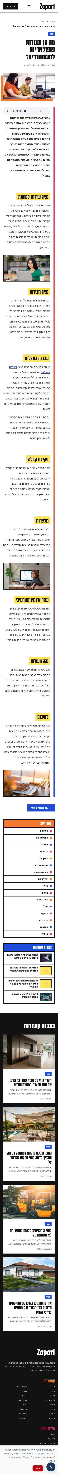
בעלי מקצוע (23, 1413)
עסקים (52, 1391)
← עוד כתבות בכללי (41, 807)
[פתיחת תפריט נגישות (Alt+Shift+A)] (50, 1466)
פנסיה (52, 1418)
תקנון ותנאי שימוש (47, 1443)
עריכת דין (50, 1400)
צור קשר (51, 1438)
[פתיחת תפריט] (29, 6)
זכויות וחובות (23, 1418)
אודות (52, 1434)
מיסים (52, 1404)
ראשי (52, 21)
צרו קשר (10, 6)
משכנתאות (23, 1400)
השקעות (24, 1395)
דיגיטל (52, 1413)
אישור (38, 1468)
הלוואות (25, 1404)
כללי (43, 21)
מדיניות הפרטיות (46, 1457)
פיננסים (51, 1409)
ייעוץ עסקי (23, 1409)
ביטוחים (25, 1391)
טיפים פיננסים (22, 1386)
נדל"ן (52, 1395)
